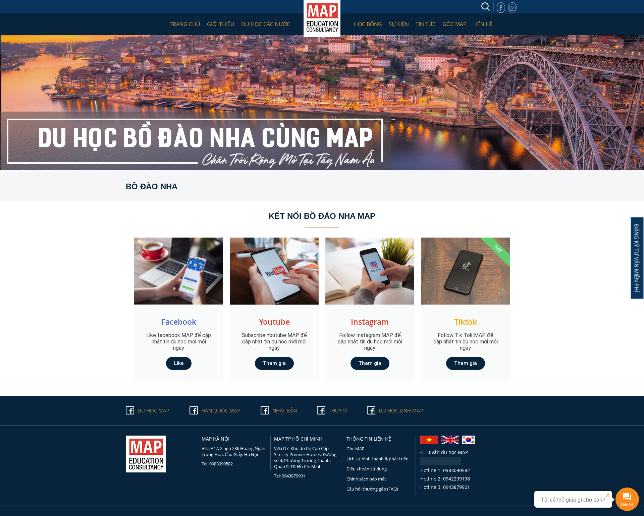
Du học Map (153, 410)
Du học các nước (265, 24)
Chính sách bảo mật (366, 479)
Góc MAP (454, 24)
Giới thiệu (220, 24)
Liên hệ (483, 24)
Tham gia (274, 363)
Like (178, 363)
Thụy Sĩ (338, 410)
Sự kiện (399, 24)
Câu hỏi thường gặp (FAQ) (372, 489)
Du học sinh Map (401, 410)
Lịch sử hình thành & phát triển (377, 459)
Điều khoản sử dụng (366, 469)
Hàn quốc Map (220, 410)
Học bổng (368, 24)
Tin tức (426, 24)
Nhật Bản (284, 410)
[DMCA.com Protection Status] (440, 463)
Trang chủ (185, 24)
